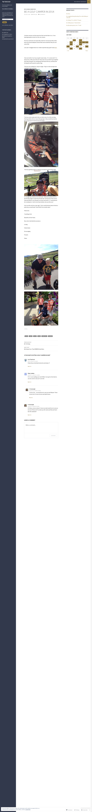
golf (35, 336)
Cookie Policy (28, 809)
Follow (4, 22)
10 (80, 42)
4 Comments (42, 14)
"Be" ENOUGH (6, 2)
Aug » (87, 50)
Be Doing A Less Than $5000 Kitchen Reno (34, 348)
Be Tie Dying (27, 343)
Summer (50, 336)
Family (28, 9)
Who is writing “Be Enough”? (80, 1)
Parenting (33, 9)
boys (26, 336)
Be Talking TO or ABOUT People (73, 20)
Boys (25, 9)
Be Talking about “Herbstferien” (73, 22)
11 (83, 42)
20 (68, 46)
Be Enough (34, 14)
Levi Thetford (31, 359)
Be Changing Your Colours (7, 34)
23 (77, 46)
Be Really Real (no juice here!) (8, 38)
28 (71, 48)
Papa (39, 336)
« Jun (68, 50)
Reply (30, 366)
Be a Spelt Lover (5, 32)
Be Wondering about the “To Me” (73, 25)
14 (71, 44)
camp (31, 336)
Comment (53, 435)
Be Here (68, 13)
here (56, 47)
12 (86, 42)
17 (80, 44)
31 (80, 48)
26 (86, 46)
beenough (32, 389)
